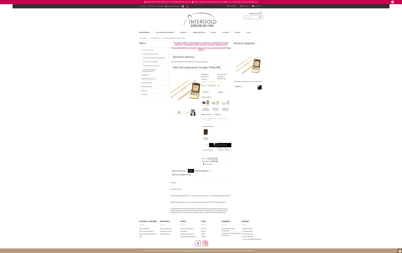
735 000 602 (150, 6)
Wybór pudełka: (206, 97)
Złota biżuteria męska (151, 62)
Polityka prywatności (187, 234)
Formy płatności (144, 228)
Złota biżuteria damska (151, 54)
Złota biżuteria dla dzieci (152, 65)
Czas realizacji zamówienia (148, 234)
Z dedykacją (217, 114)
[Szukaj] (260, 17)
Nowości (144, 90)
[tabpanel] (201, 197)
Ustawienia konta (165, 231)
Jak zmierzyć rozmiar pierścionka (228, 230)
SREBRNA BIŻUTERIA (149, 79)
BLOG (203, 234)
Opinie (203, 231)
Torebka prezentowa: (208, 126)
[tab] (191, 171)
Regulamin (183, 231)
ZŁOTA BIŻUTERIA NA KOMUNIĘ (154, 58)
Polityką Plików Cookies (189, 250)
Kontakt (203, 236)
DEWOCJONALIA (147, 86)
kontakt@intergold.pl (173, 6)
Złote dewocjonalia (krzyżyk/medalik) (149, 70)
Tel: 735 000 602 (247, 236)
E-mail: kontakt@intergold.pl (251, 239)
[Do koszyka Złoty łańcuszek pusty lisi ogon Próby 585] (260, 87)
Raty (140, 236)
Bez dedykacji (207, 114)
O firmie (203, 228)
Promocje (145, 94)
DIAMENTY (145, 75)
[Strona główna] (201, 20)
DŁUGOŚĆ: (205, 92)
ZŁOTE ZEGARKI (147, 83)
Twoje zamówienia (166, 228)
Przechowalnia (164, 234)
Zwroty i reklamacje (186, 228)
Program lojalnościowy (187, 236)
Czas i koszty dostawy (146, 231)
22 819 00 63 (160, 6)
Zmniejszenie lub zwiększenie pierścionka (231, 234)
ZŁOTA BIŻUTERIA (147, 50)
